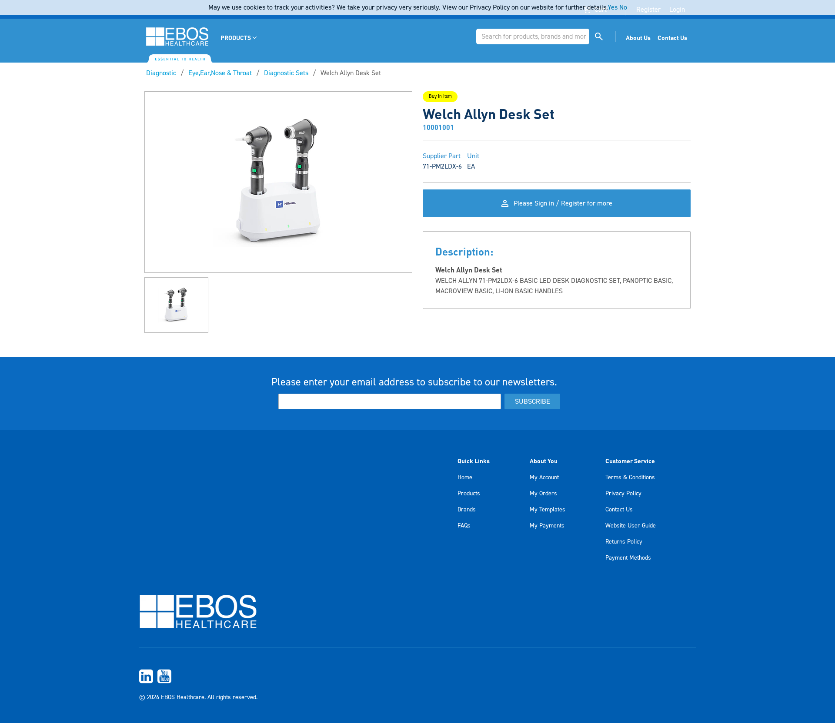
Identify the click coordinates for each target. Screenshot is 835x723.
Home (465, 477)
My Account (544, 477)
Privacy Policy (623, 493)
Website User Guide (630, 526)
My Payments (547, 526)
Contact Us (619, 510)
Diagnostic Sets (286, 73)
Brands (467, 510)
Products (469, 493)
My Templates (547, 510)
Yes (613, 7)
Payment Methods (628, 558)
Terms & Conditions (630, 477)
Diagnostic (161, 73)
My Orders (543, 493)
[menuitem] (239, 37)
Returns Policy (623, 542)
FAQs (464, 526)
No (623, 7)
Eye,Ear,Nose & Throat (220, 73)
